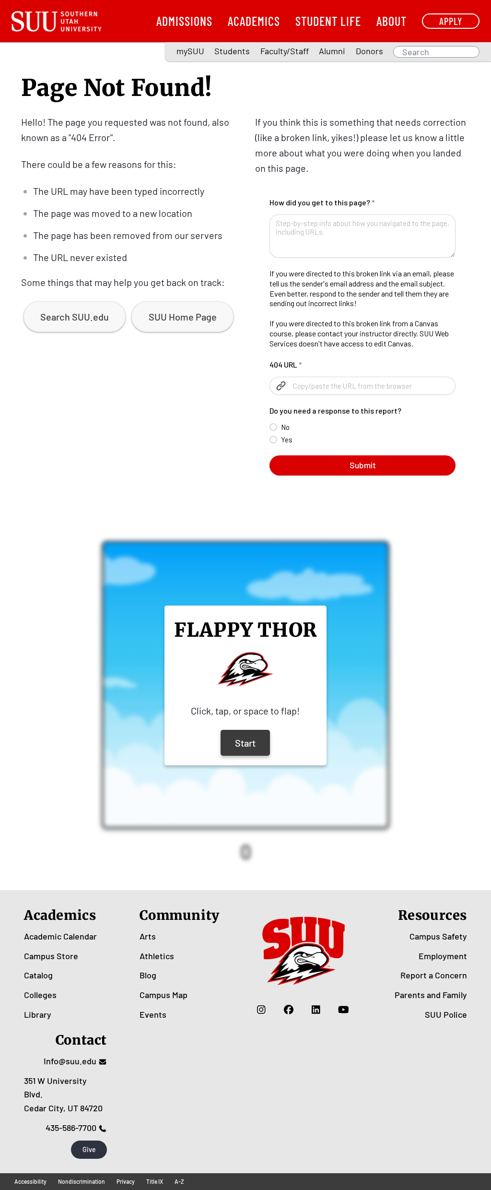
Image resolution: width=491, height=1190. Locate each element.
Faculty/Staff (284, 51)
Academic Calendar (60, 936)
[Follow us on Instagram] (262, 1009)
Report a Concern (433, 975)
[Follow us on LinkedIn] (316, 1009)
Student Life (328, 20)
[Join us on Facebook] (289, 1009)
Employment (443, 956)
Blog (148, 975)
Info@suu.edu (70, 1061)
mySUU (190, 51)
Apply (450, 21)
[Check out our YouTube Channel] (344, 1009)
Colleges (40, 994)
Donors (369, 51)
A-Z (179, 1181)
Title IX (154, 1181)
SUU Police (446, 1014)
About (391, 20)
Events (153, 1014)
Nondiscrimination (81, 1181)
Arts (148, 936)
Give (89, 1149)
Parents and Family (431, 994)
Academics (254, 20)
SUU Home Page (183, 316)
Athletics (157, 956)
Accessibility (30, 1181)
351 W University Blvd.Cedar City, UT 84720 (63, 1094)
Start (245, 743)
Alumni (332, 51)
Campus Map (163, 994)
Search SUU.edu (74, 316)
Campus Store (51, 956)
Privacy (126, 1181)
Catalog (38, 975)
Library (37, 1014)
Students (232, 51)
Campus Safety (438, 936)
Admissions (184, 20)
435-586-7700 (71, 1127)
